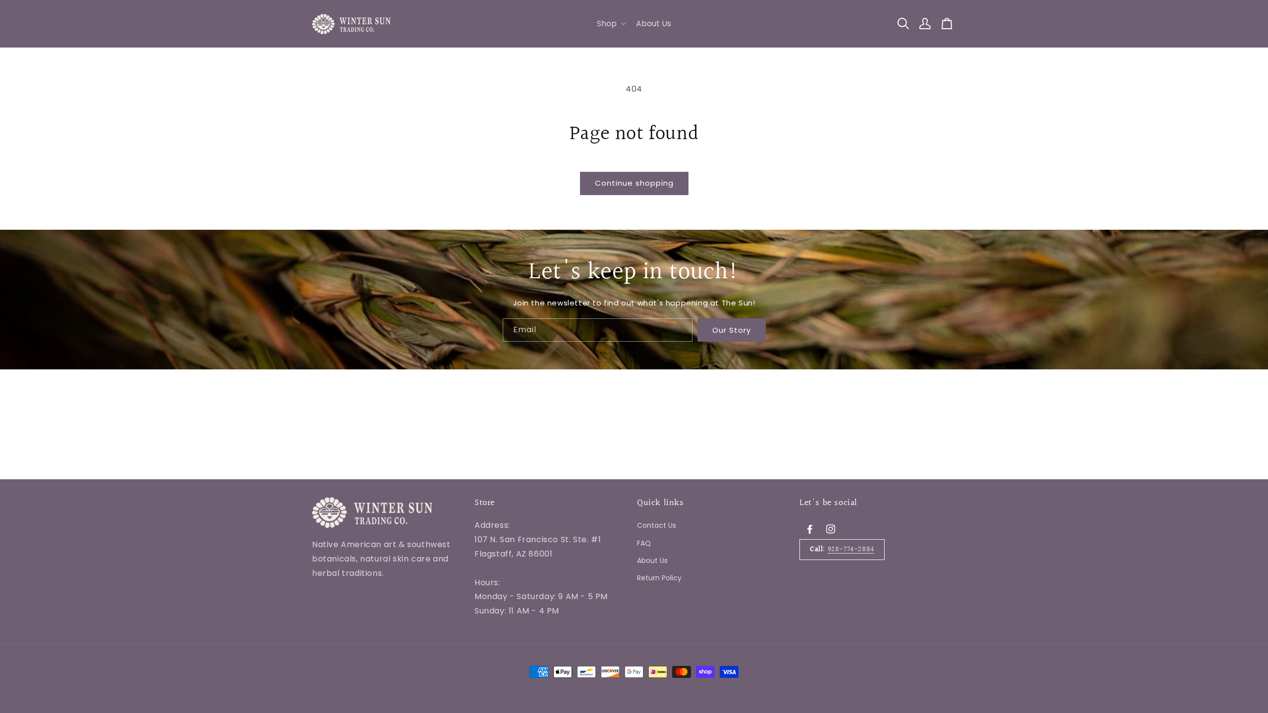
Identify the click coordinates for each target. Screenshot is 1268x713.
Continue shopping (634, 183)
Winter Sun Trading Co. (373, 641)
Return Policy (659, 578)
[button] (610, 24)
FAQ (644, 543)
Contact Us (656, 525)
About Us (652, 560)
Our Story (731, 329)
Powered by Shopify (441, 641)
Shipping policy (504, 640)
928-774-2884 (851, 549)
